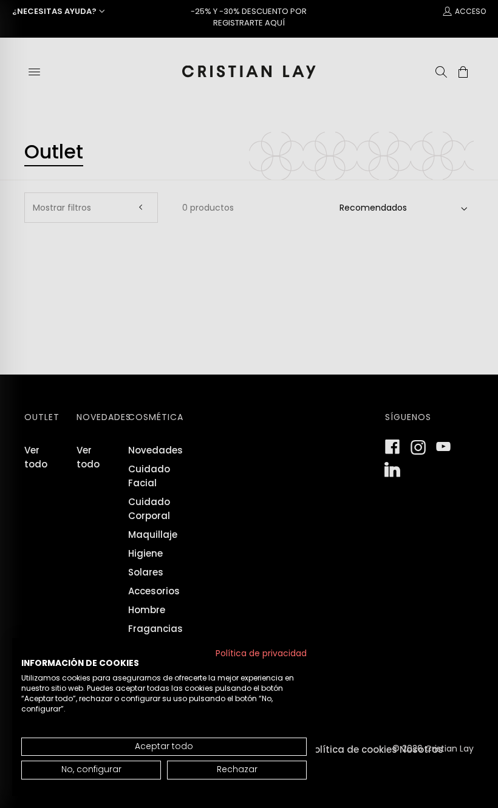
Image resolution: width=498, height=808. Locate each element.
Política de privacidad (261, 653)
